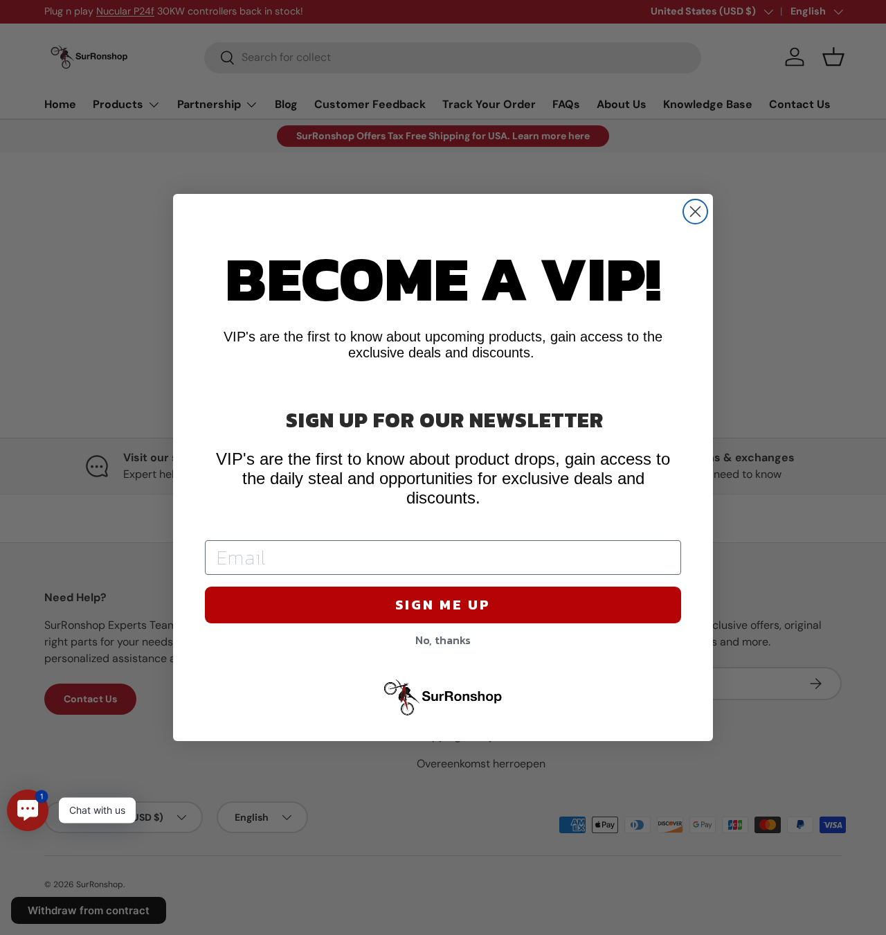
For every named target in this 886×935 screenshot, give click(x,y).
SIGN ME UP (443, 604)
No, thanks (443, 640)
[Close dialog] (695, 211)
